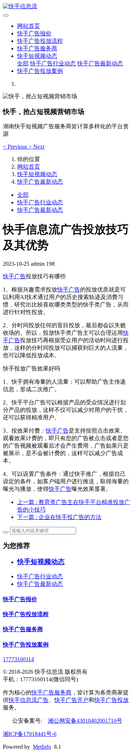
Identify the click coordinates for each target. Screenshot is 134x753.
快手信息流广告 (29, 700)
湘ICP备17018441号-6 (29, 734)
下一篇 (59, 517)
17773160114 (18, 659)
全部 (23, 63)
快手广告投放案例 (40, 71)
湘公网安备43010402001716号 (85, 721)
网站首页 (28, 26)
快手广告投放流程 (40, 41)
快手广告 (14, 276)
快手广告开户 (71, 700)
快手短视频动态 (37, 56)
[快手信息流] (67, 6)
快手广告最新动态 (100, 63)
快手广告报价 (34, 33)
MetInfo (42, 747)
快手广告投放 (111, 700)
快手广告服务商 (37, 48)
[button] (16, 147)
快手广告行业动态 (53, 63)
